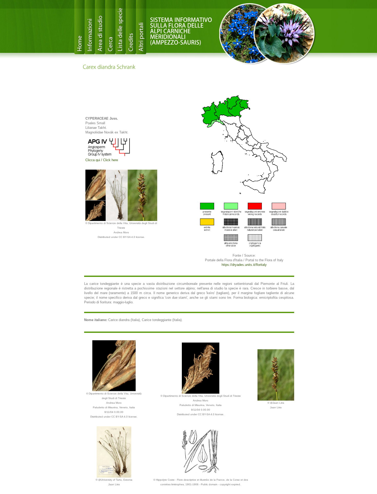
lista (120, 27)
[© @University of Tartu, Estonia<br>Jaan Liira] (114, 451)
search (110, 27)
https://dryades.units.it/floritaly (244, 265)
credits (131, 27)
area (100, 27)
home (79, 27)
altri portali (141, 27)
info (90, 27)
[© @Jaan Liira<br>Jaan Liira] (275, 374)
